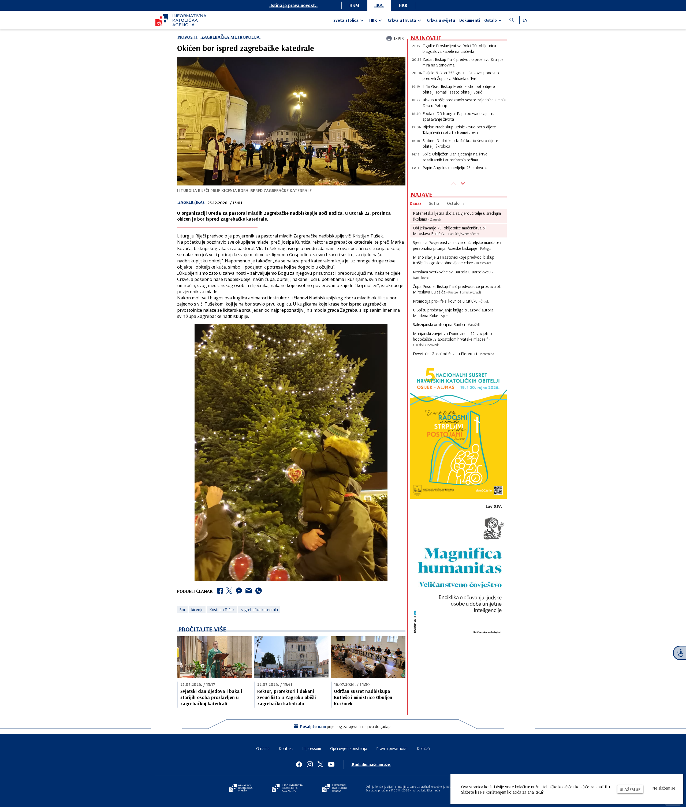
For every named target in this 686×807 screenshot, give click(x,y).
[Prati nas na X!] (320, 764)
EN (525, 20)
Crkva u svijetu (441, 20)
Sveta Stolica (346, 20)
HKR (403, 5)
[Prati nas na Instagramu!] (310, 764)
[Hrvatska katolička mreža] (240, 788)
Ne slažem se (663, 788)
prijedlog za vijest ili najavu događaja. (346, 726)
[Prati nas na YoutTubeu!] (331, 764)
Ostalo (490, 20)
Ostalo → (456, 203)
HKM (354, 5)
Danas (416, 203)
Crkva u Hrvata (402, 20)
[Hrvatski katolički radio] (334, 788)
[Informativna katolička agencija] (287, 788)
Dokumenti (469, 20)
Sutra (434, 203)
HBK (373, 20)
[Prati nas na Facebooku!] (299, 764)
